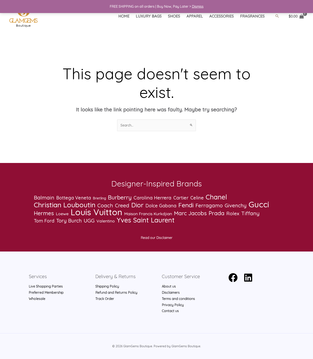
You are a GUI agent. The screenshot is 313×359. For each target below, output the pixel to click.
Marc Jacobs (190, 213)
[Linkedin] (248, 277)
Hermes (44, 213)
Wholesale (37, 299)
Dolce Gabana (160, 205)
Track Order (104, 299)
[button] (277, 16)
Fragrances (252, 16)
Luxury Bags (149, 16)
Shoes (174, 16)
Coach (105, 205)
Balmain (44, 198)
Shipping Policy (107, 286)
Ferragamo (209, 205)
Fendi (186, 205)
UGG (89, 221)
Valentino (105, 221)
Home (123, 16)
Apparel (195, 16)
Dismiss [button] (198, 6)
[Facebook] (233, 277)
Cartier (180, 198)
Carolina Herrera (152, 198)
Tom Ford (44, 221)
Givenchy (236, 205)
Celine (197, 198)
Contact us (170, 311)
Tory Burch (69, 221)
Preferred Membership (46, 292)
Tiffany (250, 213)
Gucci (258, 204)
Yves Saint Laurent (146, 220)
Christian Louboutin (64, 205)
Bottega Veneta (73, 198)
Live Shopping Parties (46, 286)
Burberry (120, 197)
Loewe (62, 213)
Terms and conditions (178, 299)
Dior (137, 205)
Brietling (99, 198)
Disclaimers (171, 292)
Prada (216, 213)
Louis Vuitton (96, 212)
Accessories (221, 16)
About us (169, 286)
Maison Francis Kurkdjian (148, 213)
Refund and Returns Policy (116, 292)
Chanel (216, 197)
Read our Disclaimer (156, 237)
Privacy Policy (173, 305)
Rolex (232, 214)
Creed (122, 205)
